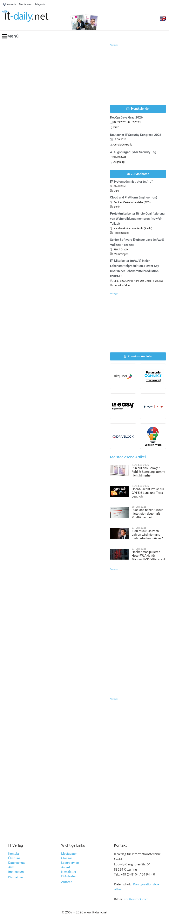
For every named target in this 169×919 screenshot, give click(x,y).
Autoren (66, 882)
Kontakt (13, 854)
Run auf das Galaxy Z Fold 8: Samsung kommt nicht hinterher (148, 471)
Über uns (14, 858)
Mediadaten (69, 854)
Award (65, 867)
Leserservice (70, 863)
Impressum (16, 872)
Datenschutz (16, 863)
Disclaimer (15, 877)
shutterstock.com (136, 899)
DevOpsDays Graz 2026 (126, 117)
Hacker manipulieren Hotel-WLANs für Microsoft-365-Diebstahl (148, 555)
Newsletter (68, 872)
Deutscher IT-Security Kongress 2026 (136, 135)
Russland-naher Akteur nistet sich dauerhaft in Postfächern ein (147, 513)
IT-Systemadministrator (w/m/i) (131, 181)
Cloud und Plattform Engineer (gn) (133, 197)
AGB (11, 867)
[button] (10, 36)
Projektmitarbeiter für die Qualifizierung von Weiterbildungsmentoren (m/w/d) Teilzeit (137, 219)
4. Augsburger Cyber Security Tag (133, 152)
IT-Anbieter (68, 876)
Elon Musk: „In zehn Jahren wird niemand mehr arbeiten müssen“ (147, 534)
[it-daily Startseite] (33, 16)
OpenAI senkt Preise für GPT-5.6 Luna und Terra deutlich (148, 492)
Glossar (66, 858)
